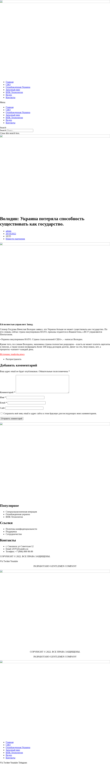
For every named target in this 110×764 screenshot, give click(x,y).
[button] (55, 102)
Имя (3, 397)
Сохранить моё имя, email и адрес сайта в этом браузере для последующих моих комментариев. (50, 413)
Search (3, 130)
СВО (8, 84)
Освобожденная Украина (18, 87)
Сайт (2, 408)
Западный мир (13, 89)
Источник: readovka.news (12, 354)
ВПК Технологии (14, 92)
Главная (9, 82)
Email (3, 402)
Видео (9, 95)
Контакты (10, 97)
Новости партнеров (15, 239)
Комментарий (7, 392)
